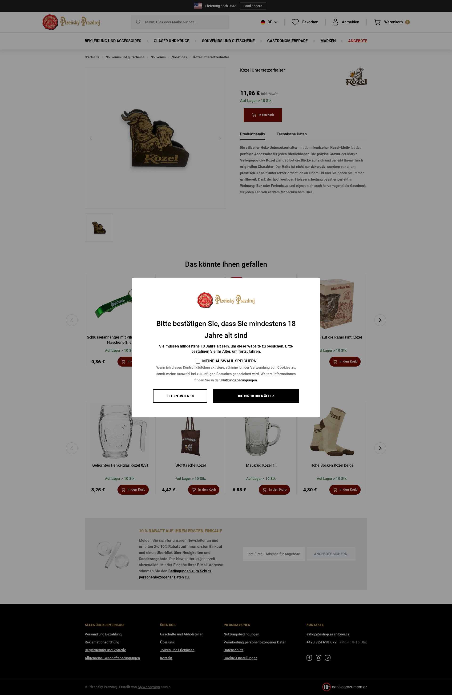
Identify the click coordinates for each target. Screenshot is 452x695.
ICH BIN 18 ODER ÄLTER (256, 396)
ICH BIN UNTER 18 (180, 396)
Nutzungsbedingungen (239, 380)
